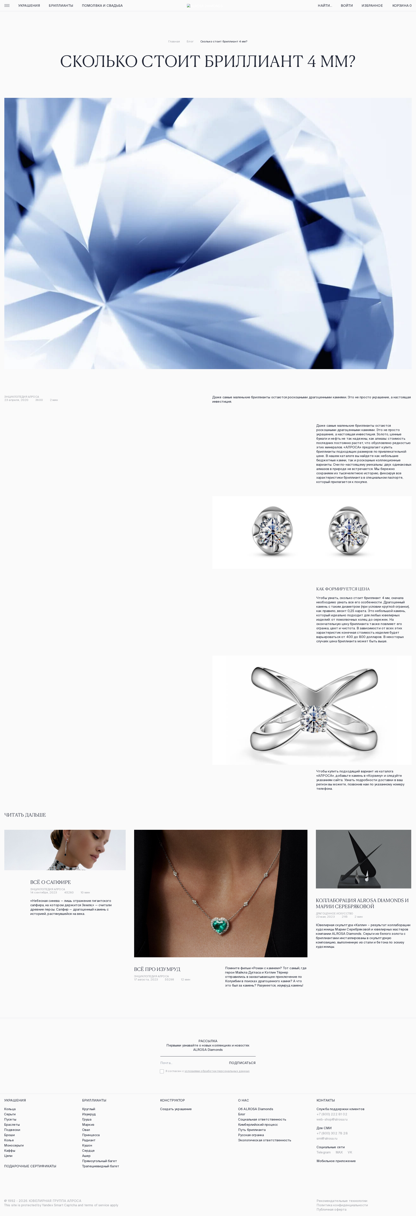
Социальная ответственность (262, 1119)
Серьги (10, 1114)
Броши (9, 1135)
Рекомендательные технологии (342, 1201)
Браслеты (12, 1124)
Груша (86, 1119)
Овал (86, 1130)
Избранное (372, 5)
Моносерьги (14, 1145)
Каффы (9, 1150)
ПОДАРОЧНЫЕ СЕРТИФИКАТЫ (30, 1166)
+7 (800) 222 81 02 (332, 1114)
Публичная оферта (331, 1209)
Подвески (12, 1130)
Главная (174, 41)
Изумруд (89, 1114)
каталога (386, 771)
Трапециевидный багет (100, 1166)
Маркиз (88, 1124)
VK (350, 1152)
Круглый (88, 1109)
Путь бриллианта (252, 1130)
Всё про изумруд (157, 969)
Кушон (87, 1145)
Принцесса (91, 1135)
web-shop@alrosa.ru (332, 1119)
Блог (190, 41)
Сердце (88, 1150)
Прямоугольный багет (99, 1161)
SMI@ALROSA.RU (327, 1138)
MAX (339, 1152)
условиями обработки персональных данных (217, 1071)
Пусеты (10, 1119)
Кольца (10, 1109)
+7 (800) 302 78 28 (332, 1133)
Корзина (402, 5)
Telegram (324, 1152)
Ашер (86, 1156)
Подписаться (242, 1063)
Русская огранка (251, 1135)
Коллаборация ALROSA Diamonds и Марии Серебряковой (362, 903)
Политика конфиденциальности (342, 1205)
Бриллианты (61, 5)
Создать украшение (176, 1109)
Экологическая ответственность (264, 1140)
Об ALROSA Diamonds (255, 1109)
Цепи (8, 1156)
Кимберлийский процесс (258, 1124)
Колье (9, 1140)
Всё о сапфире (50, 882)
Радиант (89, 1140)
